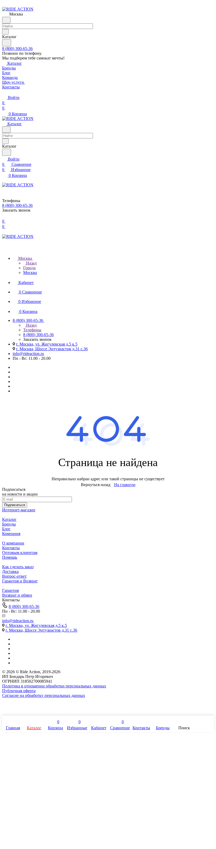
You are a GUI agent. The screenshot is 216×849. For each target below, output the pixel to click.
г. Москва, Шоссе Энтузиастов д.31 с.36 (52, 349)
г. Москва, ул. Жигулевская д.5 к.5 (46, 344)
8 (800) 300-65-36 (17, 48)
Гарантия (10, 590)
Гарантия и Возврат (20, 581)
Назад (31, 263)
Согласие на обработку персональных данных (43, 695)
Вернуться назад (95, 484)
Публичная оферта (19, 690)
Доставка (10, 571)
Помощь (9, 557)
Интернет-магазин (18, 510)
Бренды (9, 524)
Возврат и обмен (17, 595)
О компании (13, 543)
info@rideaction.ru (28, 353)
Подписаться (14, 505)
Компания (11, 533)
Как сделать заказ (17, 567)
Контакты (11, 548)
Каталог (9, 519)
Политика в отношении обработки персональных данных (54, 686)
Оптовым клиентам (19, 552)
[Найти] (6, 42)
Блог (6, 529)
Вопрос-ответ (14, 576)
